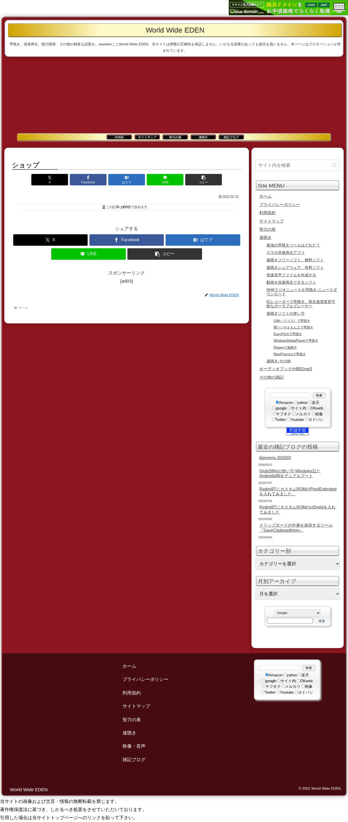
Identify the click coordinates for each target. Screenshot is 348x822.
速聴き (265, 237)
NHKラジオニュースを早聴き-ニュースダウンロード (301, 292)
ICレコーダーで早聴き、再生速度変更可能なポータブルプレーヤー (300, 304)
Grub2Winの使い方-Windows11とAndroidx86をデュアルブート (289, 473)
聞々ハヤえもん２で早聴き (293, 327)
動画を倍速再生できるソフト (291, 282)
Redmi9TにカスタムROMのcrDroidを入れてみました (297, 509)
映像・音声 (134, 746)
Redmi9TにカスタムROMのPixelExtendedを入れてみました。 (298, 491)
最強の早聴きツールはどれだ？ (293, 245)
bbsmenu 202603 (275, 457)
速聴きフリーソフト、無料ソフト (295, 260)
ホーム (265, 196)
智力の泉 (267, 229)
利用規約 (267, 212)
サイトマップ (271, 221)
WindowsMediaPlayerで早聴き (296, 340)
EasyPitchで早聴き (288, 334)
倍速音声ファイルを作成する (291, 275)
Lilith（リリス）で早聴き (292, 321)
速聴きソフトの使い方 (285, 313)
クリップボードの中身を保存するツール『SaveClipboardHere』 (296, 527)
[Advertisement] (174, 95)
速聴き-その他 (278, 361)
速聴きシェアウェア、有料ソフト (295, 268)
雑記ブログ (134, 759)
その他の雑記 (271, 377)
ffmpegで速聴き (285, 347)
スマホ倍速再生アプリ (285, 253)
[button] (203, 179)
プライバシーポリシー (279, 204)
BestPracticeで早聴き (290, 354)
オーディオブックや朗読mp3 (285, 368)
